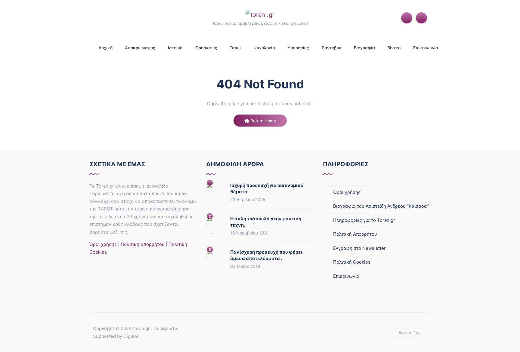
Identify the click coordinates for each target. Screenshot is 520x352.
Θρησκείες (206, 47)
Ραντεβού (331, 47)
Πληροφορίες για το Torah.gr (364, 220)
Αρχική (105, 47)
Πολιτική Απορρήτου (355, 234)
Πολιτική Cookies (351, 262)
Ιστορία (175, 47)
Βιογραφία (364, 47)
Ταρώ (235, 47)
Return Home (262, 120)
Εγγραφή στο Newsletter (359, 248)
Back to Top (410, 332)
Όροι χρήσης (103, 244)
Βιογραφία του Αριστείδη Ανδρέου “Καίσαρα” (381, 206)
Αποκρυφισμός (140, 47)
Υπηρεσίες (298, 47)
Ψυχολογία (264, 47)
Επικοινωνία (425, 47)
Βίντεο (394, 47)
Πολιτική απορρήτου (142, 244)
